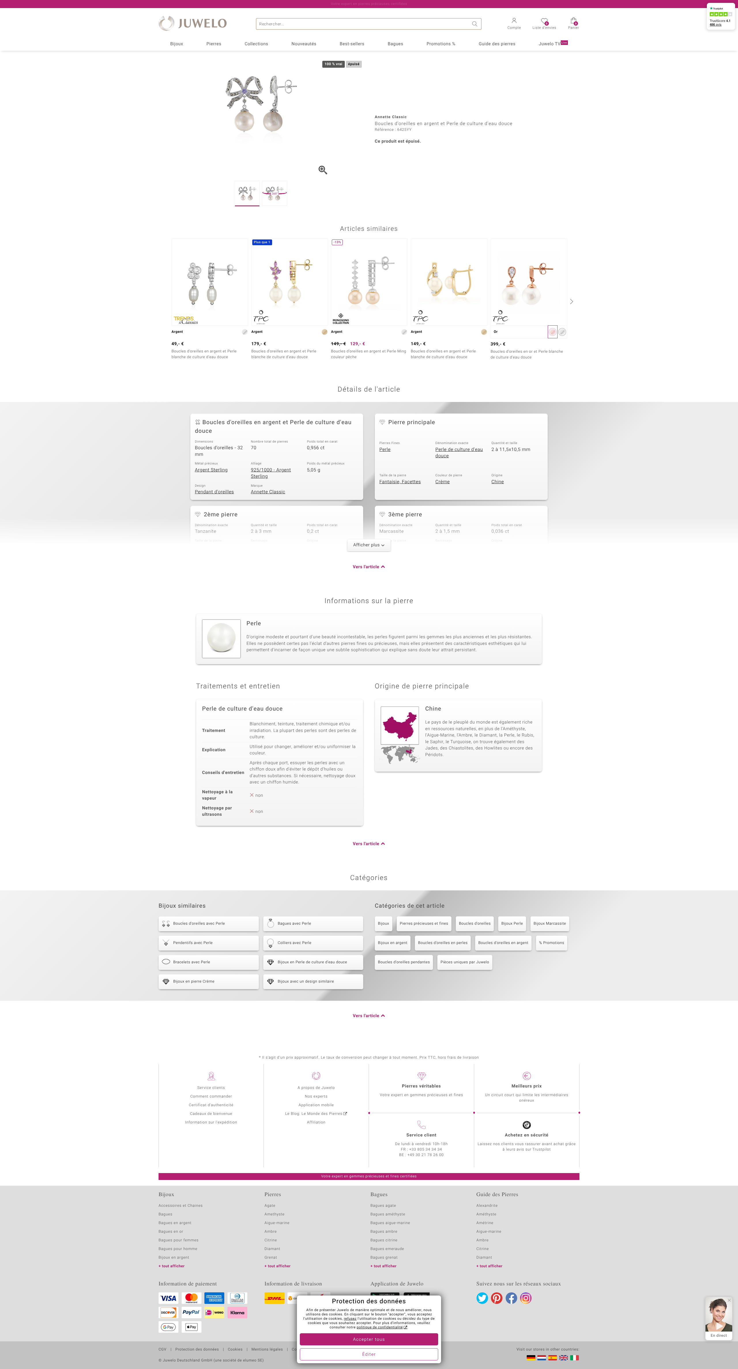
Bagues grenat (384, 1257)
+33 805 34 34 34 (425, 1149)
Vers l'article (366, 567)
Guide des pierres (497, 44)
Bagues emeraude (387, 1249)
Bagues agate (383, 1206)
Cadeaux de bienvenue (211, 1114)
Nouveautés (303, 44)
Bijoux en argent (392, 943)
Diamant (272, 1249)
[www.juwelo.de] (531, 1357)
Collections (256, 44)
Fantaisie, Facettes (400, 481)
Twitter (482, 1298)
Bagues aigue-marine (390, 1223)
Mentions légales (267, 1349)
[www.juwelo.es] (552, 1357)
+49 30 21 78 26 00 (426, 1155)
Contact (299, 1349)
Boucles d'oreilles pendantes (404, 962)
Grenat (271, 1257)
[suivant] (571, 301)
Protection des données (197, 1349)
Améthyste (487, 1214)
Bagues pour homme (178, 1249)
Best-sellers (352, 44)
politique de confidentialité (380, 1327)
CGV (163, 1349)
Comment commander (211, 1096)
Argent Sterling (211, 470)
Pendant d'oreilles (214, 491)
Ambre (271, 1231)
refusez (350, 1318)
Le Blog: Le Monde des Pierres (313, 1114)
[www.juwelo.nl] (541, 1357)
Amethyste (275, 1214)
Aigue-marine (277, 1223)
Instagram (526, 1298)
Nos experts (316, 1096)
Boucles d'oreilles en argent (503, 943)
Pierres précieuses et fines (424, 923)
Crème (442, 481)
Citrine (271, 1240)
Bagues (395, 44)
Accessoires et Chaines (181, 1206)
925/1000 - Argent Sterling (271, 473)
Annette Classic (268, 491)
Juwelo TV (553, 44)
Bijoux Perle (512, 923)
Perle (385, 449)
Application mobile (316, 1105)
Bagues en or (171, 1231)
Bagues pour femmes (179, 1240)
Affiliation (316, 1122)
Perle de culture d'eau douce (459, 453)
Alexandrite (487, 1206)
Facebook (511, 1298)
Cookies (235, 1349)
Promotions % (441, 44)
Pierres (213, 44)
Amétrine (485, 1223)
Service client (421, 1135)
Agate (270, 1206)
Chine (498, 481)
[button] (514, 24)
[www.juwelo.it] (574, 1357)
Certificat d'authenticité (211, 1105)
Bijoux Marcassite (550, 923)
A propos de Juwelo (316, 1088)
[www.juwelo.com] (563, 1357)
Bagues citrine (384, 1240)
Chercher (475, 23)
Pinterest (496, 1298)
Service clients (211, 1088)
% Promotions (551, 943)
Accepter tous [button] (369, 1339)
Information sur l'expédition (211, 1122)
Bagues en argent (175, 1223)
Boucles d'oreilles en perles (443, 943)
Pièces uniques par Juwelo (464, 962)
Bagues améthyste (387, 1214)
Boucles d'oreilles (475, 923)
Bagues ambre (384, 1231)
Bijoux (176, 44)
